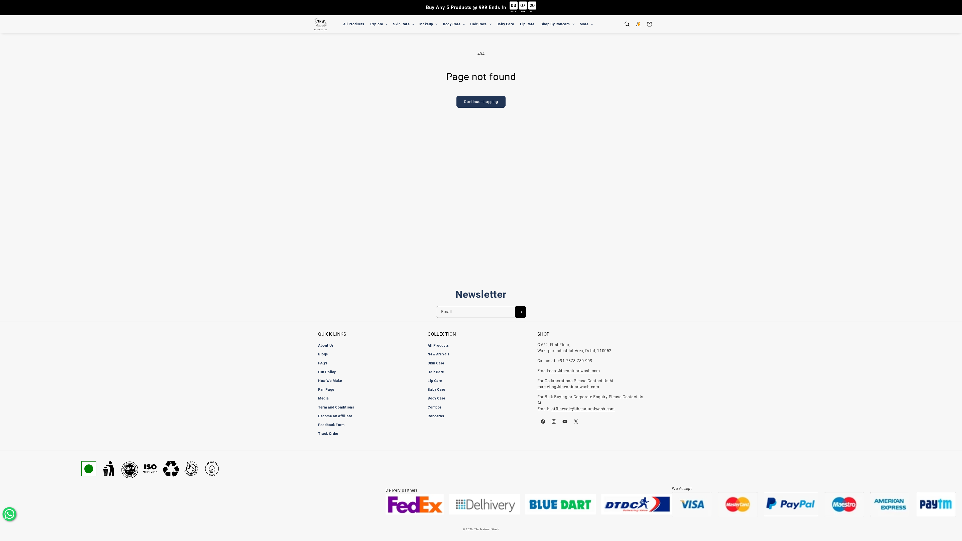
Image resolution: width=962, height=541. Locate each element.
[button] (378, 24)
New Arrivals (438, 354)
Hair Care (436, 372)
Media (323, 398)
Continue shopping (481, 101)
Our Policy (327, 372)
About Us (326, 345)
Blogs (323, 354)
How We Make (330, 381)
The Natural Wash (486, 529)
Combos (435, 407)
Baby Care (436, 389)
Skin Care (436, 363)
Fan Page (326, 389)
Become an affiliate (335, 416)
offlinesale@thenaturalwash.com (583, 409)
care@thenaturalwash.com (574, 370)
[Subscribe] (520, 312)
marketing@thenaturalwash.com (568, 386)
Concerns (436, 416)
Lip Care (435, 381)
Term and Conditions (336, 407)
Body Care (436, 398)
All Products (438, 345)
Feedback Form (331, 425)
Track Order (328, 434)
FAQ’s (323, 363)
